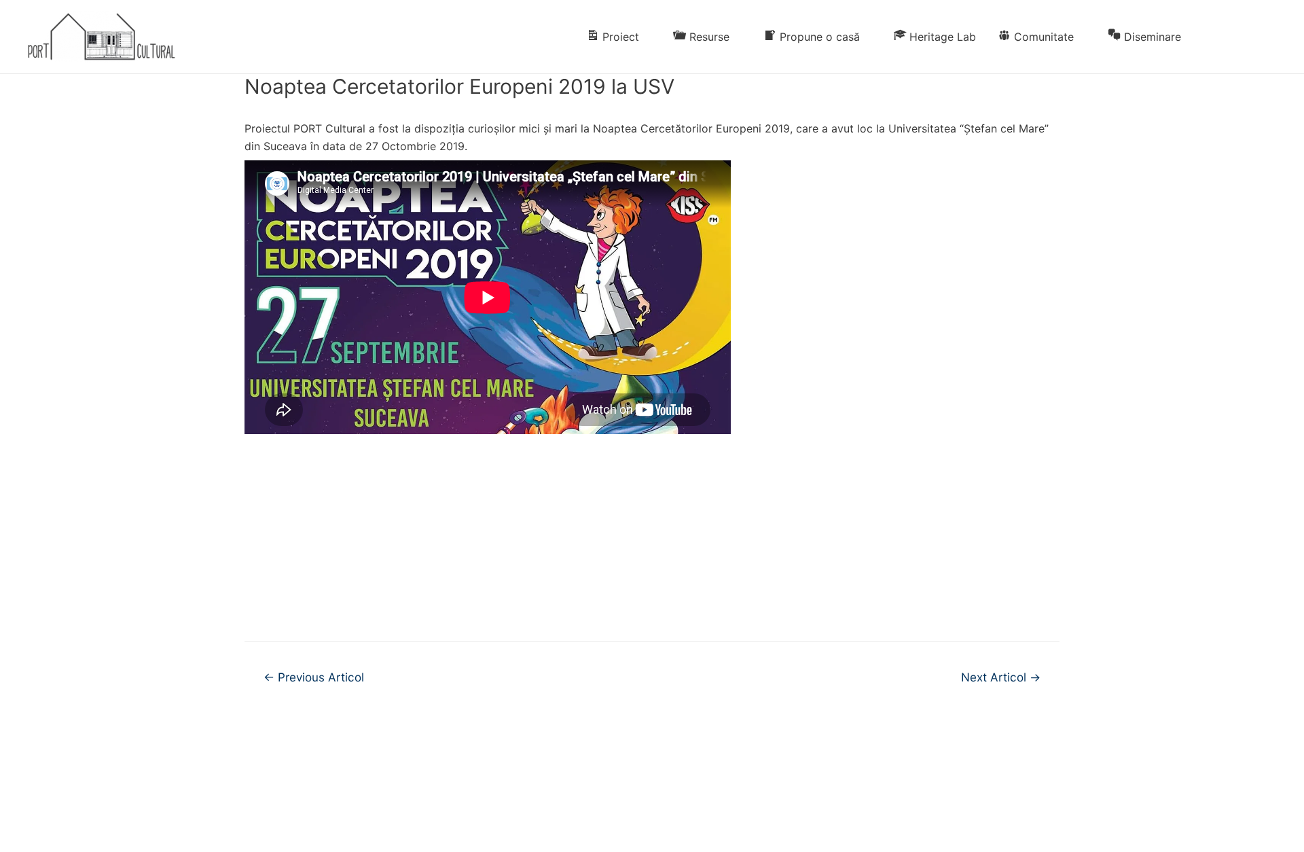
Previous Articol (314, 677)
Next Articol (1000, 677)
